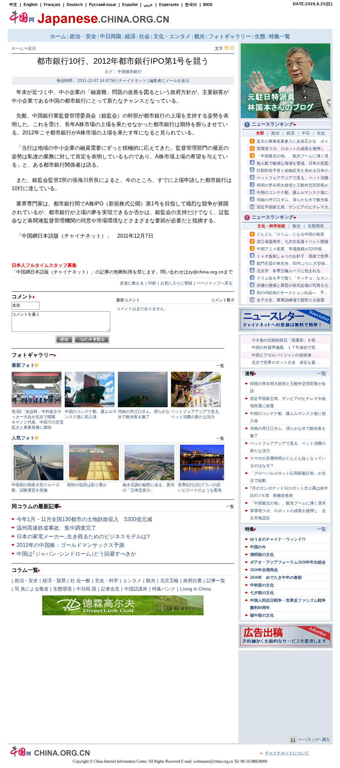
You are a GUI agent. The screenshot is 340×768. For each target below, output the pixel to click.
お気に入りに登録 (176, 283)
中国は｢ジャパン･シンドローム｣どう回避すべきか (76, 554)
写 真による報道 (31, 588)
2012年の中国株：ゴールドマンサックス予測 (70, 545)
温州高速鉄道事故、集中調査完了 (56, 528)
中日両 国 (86, 588)
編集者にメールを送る (169, 80)
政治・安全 (26, 580)
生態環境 (62, 588)
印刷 (152, 283)
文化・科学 (106, 580)
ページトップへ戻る (214, 283)
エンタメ (132, 580)
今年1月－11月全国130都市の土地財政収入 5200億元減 (84, 519)
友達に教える (132, 283)
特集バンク (163, 588)
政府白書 (192, 580)
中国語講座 (135, 588)
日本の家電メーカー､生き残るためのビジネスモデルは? (83, 536)
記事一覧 (216, 580)
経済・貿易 (54, 580)
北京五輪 (169, 580)
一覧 (230, 506)
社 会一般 (80, 580)
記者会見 (110, 588)
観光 (150, 580)
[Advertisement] (285, 693)
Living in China (195, 588)
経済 (32, 48)
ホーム (18, 48)
